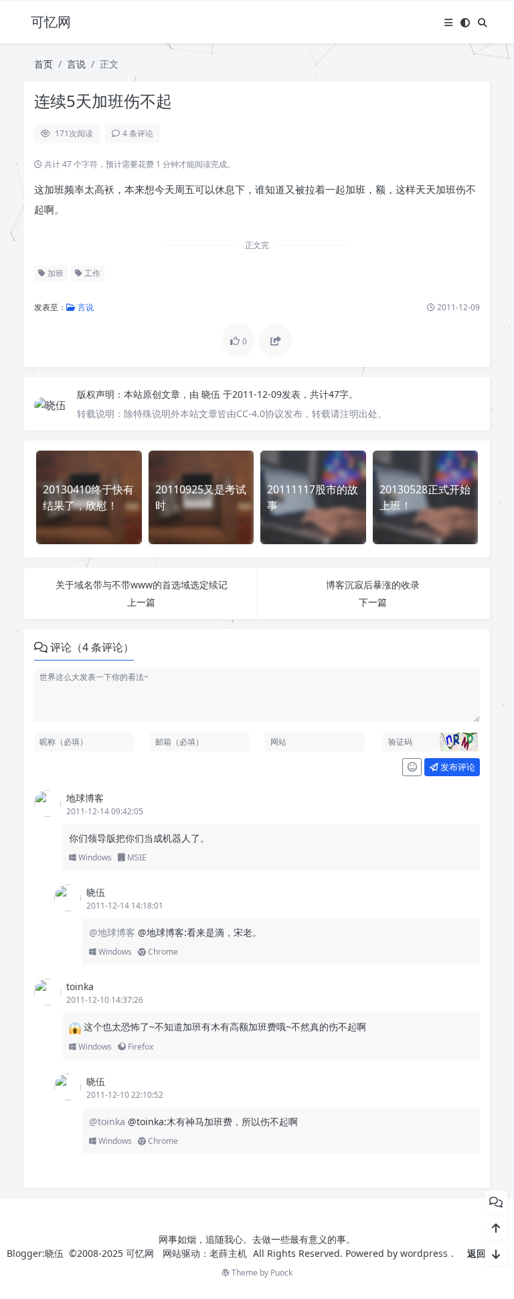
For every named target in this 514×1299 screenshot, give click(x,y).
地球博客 (85, 798)
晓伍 (212, 394)
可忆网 (140, 1253)
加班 (55, 273)
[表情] (412, 767)
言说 (76, 63)
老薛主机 (228, 1253)
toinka (80, 986)
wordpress (424, 1253)
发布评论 (456, 767)
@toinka (108, 1121)
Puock (281, 1272)
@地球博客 (113, 932)
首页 (43, 63)
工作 (91, 273)
